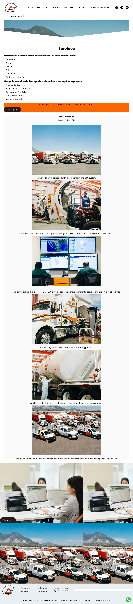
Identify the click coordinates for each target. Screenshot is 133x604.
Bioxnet (107, 600)
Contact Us (8, 520)
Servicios (25, 591)
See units (7, 580)
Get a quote (12, 109)
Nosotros (25, 588)
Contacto (42, 591)
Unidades (42, 588)
